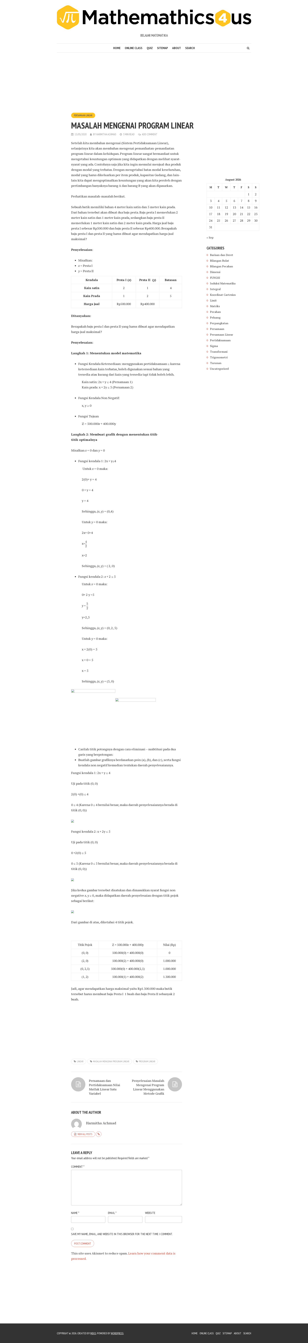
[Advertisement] (126, 86)
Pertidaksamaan (220, 340)
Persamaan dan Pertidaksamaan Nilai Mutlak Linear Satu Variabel (104, 1087)
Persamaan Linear (83, 115)
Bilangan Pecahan (221, 266)
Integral (215, 289)
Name (75, 1213)
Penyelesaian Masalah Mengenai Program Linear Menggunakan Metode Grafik (148, 1087)
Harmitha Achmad (106, 134)
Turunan (215, 363)
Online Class (133, 48)
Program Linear (147, 1061)
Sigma (214, 346)
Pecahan (215, 312)
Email (112, 1213)
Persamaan (217, 329)
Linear (80, 1061)
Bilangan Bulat (219, 261)
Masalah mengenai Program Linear (111, 1061)
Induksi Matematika (222, 283)
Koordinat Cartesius (223, 295)
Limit (213, 300)
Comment (77, 1167)
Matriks (215, 306)
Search (190, 48)
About (176, 48)
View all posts (85, 1134)
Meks (93, 1333)
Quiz (150, 48)
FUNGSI (215, 278)
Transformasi (218, 352)
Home (116, 48)
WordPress (117, 1333)
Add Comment (149, 134)
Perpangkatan (219, 323)
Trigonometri (219, 357)
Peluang (215, 317)
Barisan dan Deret (221, 255)
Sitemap (162, 48)
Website (150, 1213)
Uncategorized (219, 369)
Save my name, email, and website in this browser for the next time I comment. (122, 1234)
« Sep (210, 237)
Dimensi (215, 272)
